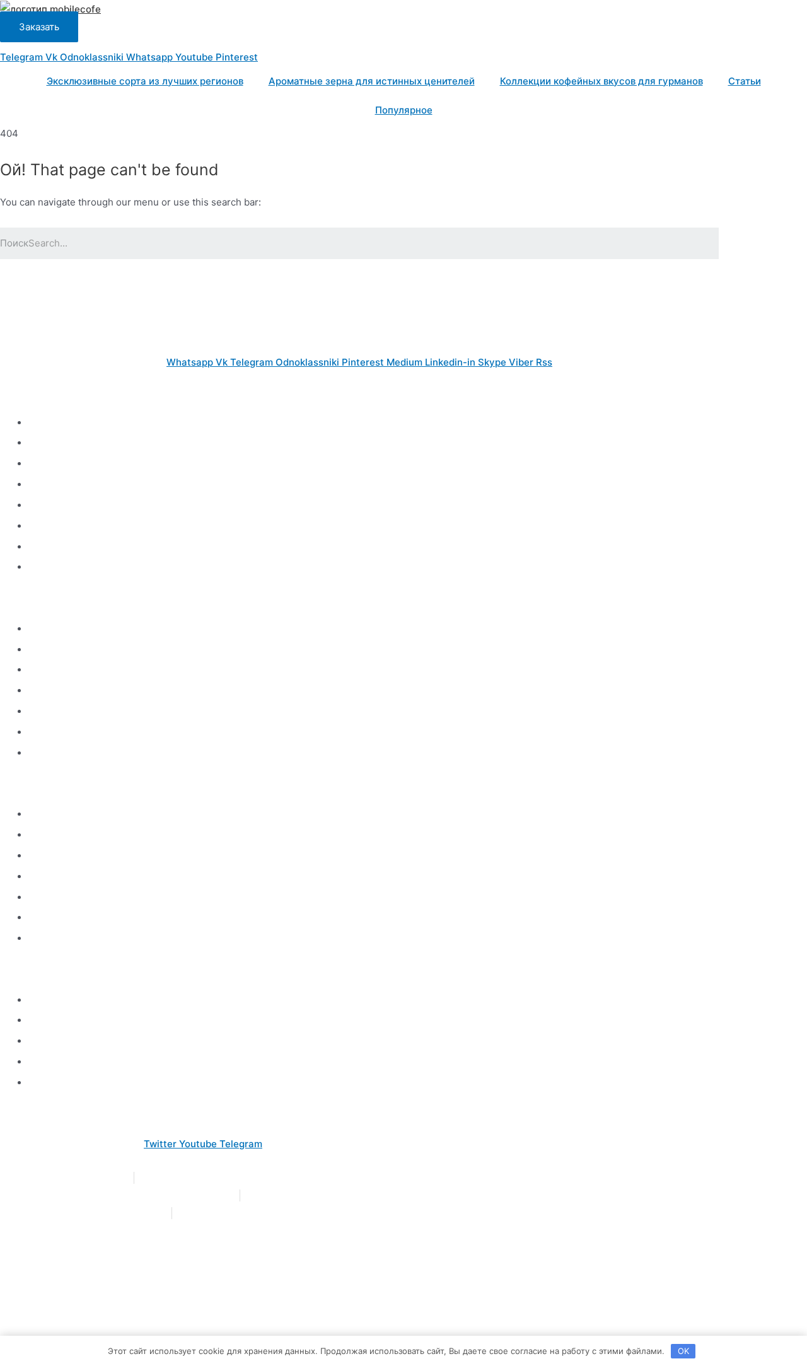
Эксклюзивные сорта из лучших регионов (145, 81)
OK (683, 1351)
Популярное (404, 110)
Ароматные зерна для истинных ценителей (372, 81)
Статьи (744, 81)
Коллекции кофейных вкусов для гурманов (601, 81)
